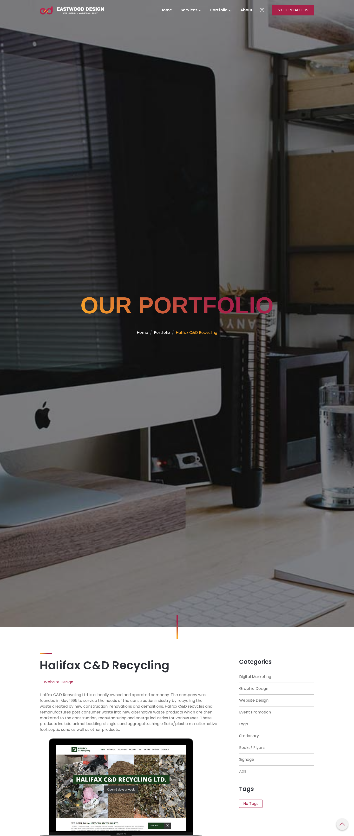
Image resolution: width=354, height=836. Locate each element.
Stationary (249, 736)
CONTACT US (295, 10)
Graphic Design (253, 688)
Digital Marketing (255, 676)
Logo (243, 724)
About (246, 10)
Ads (242, 771)
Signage (246, 759)
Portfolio (219, 10)
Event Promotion (255, 712)
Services (189, 10)
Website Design (254, 700)
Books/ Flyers (252, 747)
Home (166, 10)
